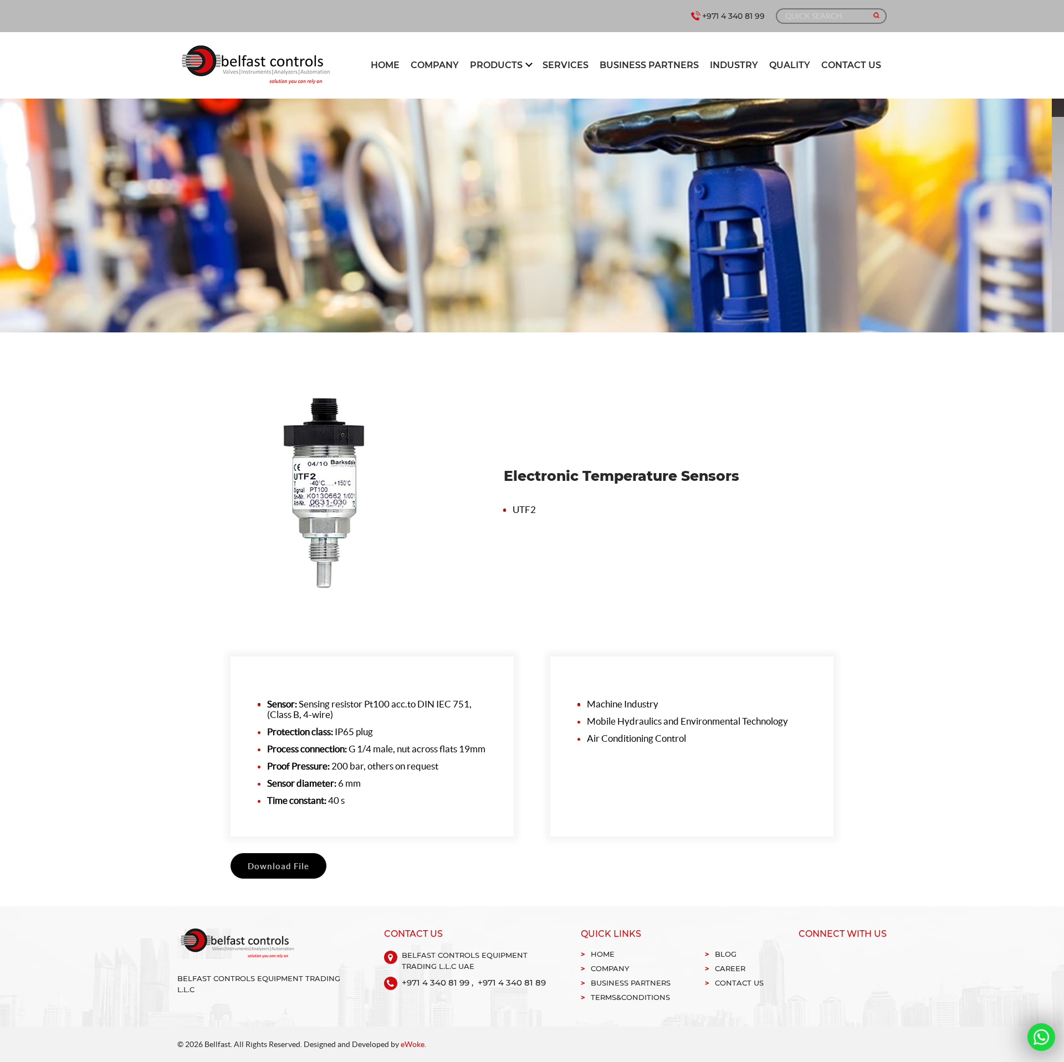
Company (435, 65)
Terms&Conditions (630, 997)
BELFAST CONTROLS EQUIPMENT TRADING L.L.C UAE (465, 961)
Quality (789, 65)
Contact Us (851, 65)
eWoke (412, 1044)
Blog (725, 954)
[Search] (876, 15)
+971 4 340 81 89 (512, 982)
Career (730, 968)
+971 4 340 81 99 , (437, 982)
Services (566, 65)
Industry (734, 65)
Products (496, 65)
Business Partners (649, 65)
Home (385, 65)
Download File (278, 866)
